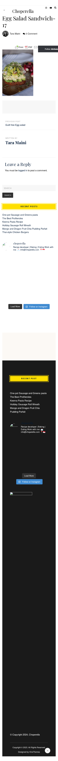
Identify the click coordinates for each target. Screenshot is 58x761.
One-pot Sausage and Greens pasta (20, 214)
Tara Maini (15, 33)
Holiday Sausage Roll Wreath (16, 225)
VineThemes (34, 751)
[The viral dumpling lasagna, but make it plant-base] (15, 294)
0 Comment (31, 33)
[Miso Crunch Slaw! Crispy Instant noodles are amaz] (43, 294)
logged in (22, 170)
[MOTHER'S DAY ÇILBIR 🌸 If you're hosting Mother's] (15, 278)
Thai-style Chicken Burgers (15, 232)
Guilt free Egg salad (15, 124)
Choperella (23, 11)
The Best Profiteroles (12, 218)
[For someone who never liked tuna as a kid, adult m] (43, 262)
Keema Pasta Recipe (12, 221)
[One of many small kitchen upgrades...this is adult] (15, 262)
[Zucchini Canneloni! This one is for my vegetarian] (43, 278)
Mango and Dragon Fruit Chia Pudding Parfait (24, 228)
